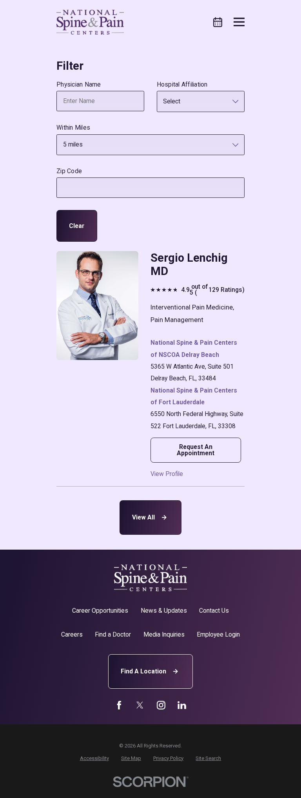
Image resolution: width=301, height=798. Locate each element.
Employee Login (218, 634)
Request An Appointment (195, 450)
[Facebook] (119, 705)
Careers (72, 634)
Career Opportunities (100, 610)
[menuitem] (94, 758)
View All (143, 517)
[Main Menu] (239, 21)
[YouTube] (161, 705)
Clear (76, 226)
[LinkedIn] (182, 705)
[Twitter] (140, 705)
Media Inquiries (164, 634)
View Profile (166, 474)
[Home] (90, 22)
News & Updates (164, 610)
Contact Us (214, 610)
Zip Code (69, 171)
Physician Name (78, 84)
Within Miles (73, 127)
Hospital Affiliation (182, 84)
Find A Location (143, 671)
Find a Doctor (113, 634)
